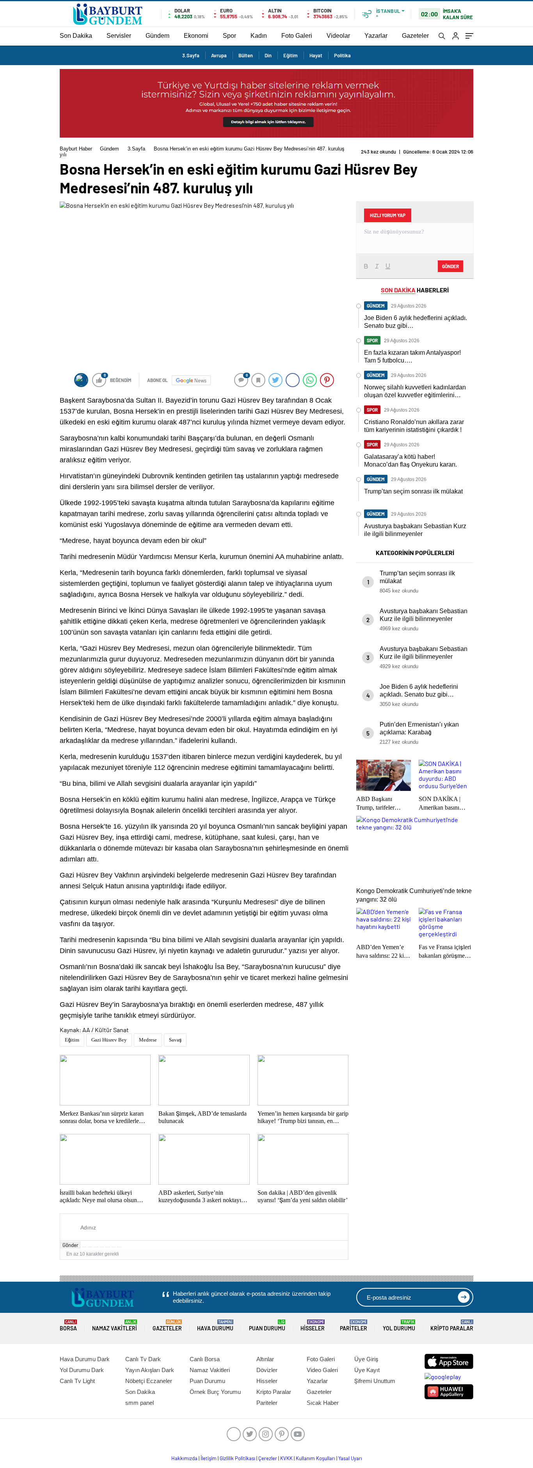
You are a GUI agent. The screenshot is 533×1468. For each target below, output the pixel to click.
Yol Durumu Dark (82, 1370)
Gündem (157, 35)
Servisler (119, 35)
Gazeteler (415, 35)
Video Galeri (322, 1370)
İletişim (209, 1458)
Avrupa (219, 55)
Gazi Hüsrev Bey (109, 1040)
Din (268, 55)
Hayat (315, 55)
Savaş (175, 1040)
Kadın (259, 35)
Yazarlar (375, 35)
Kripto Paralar (451, 1325)
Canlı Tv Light (77, 1381)
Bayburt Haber (76, 149)
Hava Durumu (215, 1325)
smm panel (139, 1402)
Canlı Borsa (205, 1359)
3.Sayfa (190, 55)
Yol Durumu (399, 1325)
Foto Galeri (296, 35)
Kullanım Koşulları (315, 1458)
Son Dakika (76, 35)
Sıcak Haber (323, 1402)
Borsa (68, 1325)
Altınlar (265, 1359)
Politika (342, 55)
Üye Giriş (366, 1359)
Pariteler (353, 1325)
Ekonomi (196, 35)
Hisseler (312, 1325)
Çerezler (267, 1458)
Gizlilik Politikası (237, 1458)
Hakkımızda (184, 1458)
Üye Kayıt (367, 1370)
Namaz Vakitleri (114, 1325)
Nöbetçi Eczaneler (148, 1381)
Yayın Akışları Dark (149, 1370)
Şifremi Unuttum (374, 1381)
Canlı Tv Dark (143, 1359)
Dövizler (266, 1370)
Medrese (148, 1040)
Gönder (70, 1245)
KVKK (286, 1458)
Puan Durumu (267, 1325)
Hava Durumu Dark (85, 1359)
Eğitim (290, 55)
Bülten (245, 55)
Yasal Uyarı (350, 1458)
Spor (229, 35)
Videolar (338, 35)
